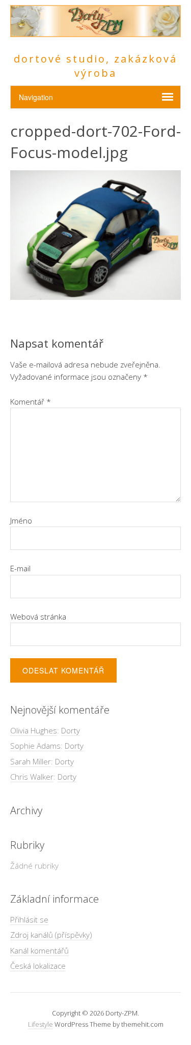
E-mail (20, 568)
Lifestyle (40, 1024)
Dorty (70, 730)
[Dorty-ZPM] (95, 31)
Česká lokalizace (38, 966)
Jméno (21, 520)
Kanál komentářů (39, 950)
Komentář (30, 401)
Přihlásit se (29, 919)
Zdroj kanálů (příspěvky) (51, 935)
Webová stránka (38, 616)
